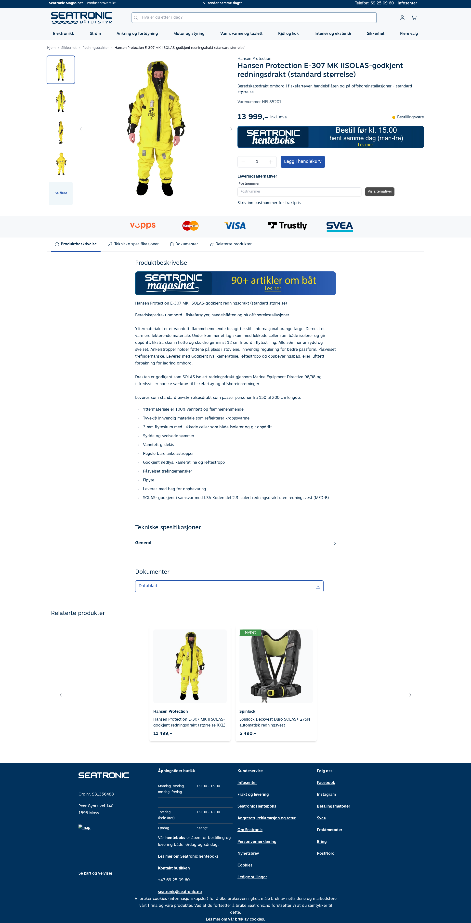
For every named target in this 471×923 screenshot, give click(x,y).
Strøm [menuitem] (95, 34)
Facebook (326, 783)
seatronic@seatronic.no (180, 892)
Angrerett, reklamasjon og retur (266, 818)
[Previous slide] (81, 129)
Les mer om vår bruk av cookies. (235, 920)
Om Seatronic (249, 830)
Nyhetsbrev (248, 854)
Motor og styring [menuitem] (189, 34)
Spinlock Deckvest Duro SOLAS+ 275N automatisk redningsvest (274, 722)
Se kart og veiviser (95, 874)
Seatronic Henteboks (256, 807)
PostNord (326, 854)
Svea (321, 818)
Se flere (61, 193)
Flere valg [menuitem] (409, 34)
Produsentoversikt (101, 3)
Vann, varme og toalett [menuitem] (241, 34)
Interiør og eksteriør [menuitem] (333, 34)
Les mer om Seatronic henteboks (188, 857)
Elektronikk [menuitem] (63, 34)
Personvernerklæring (256, 842)
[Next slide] (231, 129)
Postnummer (249, 184)
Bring (322, 842)
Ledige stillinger (252, 877)
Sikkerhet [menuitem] (375, 34)
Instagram (326, 795)
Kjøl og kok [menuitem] (288, 34)
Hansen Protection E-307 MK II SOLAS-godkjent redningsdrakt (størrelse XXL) (189, 722)
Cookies (244, 865)
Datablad (148, 586)
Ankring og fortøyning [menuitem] (137, 34)
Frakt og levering (253, 795)
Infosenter (407, 3)
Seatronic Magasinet (66, 3)
